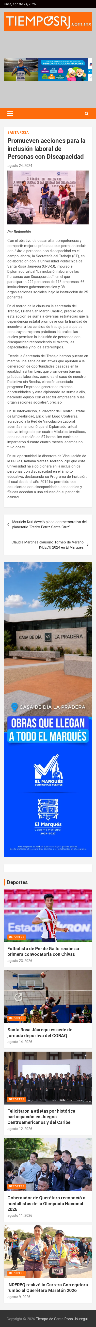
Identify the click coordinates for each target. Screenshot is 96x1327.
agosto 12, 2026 (19, 1129)
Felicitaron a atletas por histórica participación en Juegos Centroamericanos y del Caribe (41, 1116)
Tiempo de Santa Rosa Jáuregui (62, 1319)
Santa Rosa (18, 133)
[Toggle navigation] (10, 113)
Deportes (16, 937)
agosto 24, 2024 (19, 166)
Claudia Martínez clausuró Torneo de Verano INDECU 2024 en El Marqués (48, 545)
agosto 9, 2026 (18, 1297)
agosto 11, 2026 (19, 1215)
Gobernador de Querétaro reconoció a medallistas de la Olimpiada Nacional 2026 (46, 1203)
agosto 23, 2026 (19, 961)
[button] (48, 69)
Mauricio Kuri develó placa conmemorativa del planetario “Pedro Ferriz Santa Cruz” (49, 524)
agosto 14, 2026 (19, 1042)
